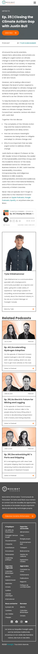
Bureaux (23, 604)
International (9, 599)
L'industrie (8, 544)
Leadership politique (9, 559)
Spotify (13, 200)
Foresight (10, 644)
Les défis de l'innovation (9, 531)
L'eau (22, 535)
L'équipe (8, 617)
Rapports (23, 582)
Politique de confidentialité (25, 586)
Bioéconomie (24, 551)
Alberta (7, 577)
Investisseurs (9, 548)
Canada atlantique (9, 595)
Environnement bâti (25, 543)
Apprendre (24, 566)
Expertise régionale (9, 567)
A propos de (9, 607)
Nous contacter (11, 604)
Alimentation (24, 532)
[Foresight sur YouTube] (26, 622)
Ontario (8, 587)
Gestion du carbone (24, 555)
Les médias (9, 614)
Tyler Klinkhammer (28, 43)
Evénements (24, 575)
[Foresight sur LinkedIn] (12, 622)
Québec (8, 590)
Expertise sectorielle (24, 528)
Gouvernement (10, 541)
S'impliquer (9, 527)
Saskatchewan (10, 580)
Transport (23, 548)
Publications (24, 578)
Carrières (8, 610)
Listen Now (8, 33)
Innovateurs (9, 551)
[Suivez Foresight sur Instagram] (21, 622)
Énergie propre (25, 539)
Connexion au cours (25, 570)
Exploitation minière (24, 561)
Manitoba (8, 583)
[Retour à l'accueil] (8, 3)
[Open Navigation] (35, 2)
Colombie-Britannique (9, 572)
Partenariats (9, 554)
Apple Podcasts (18, 197)
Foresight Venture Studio (11, 536)
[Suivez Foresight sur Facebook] (16, 622)
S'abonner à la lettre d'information (17, 516)
